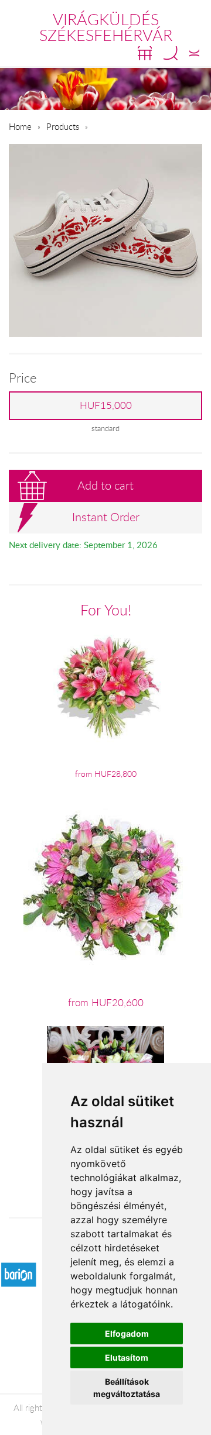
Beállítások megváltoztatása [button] (126, 1388)
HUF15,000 (106, 405)
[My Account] (194, 53)
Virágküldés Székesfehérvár (105, 27)
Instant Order (105, 517)
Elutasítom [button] (126, 1357)
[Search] (171, 53)
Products (62, 126)
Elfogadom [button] (127, 1333)
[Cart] (145, 53)
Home (20, 126)
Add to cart (105, 485)
